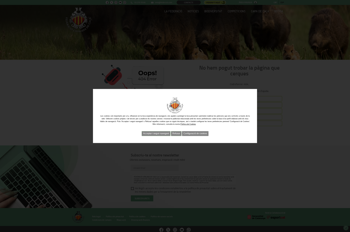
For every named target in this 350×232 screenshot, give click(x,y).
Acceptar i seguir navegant (156, 133)
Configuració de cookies (195, 133)
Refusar (176, 133)
